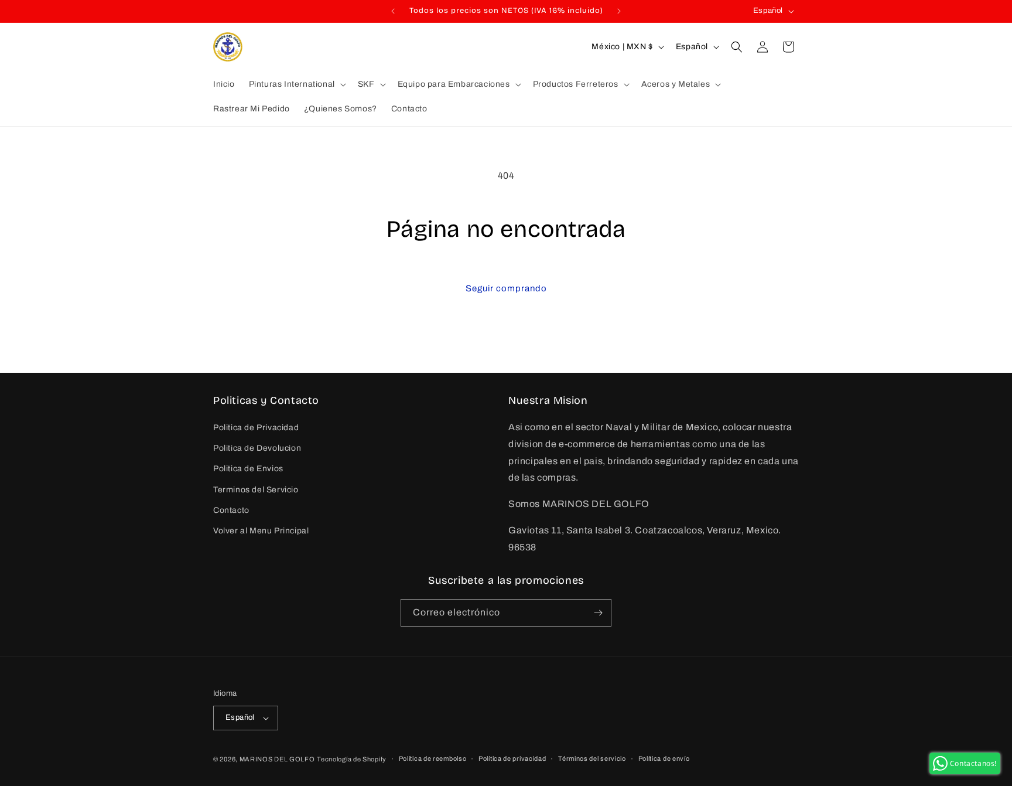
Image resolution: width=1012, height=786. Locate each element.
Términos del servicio (592, 758)
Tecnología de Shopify (352, 759)
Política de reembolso (433, 758)
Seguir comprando (506, 288)
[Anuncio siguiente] (619, 11)
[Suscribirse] (598, 613)
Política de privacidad (512, 758)
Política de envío (664, 758)
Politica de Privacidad (256, 427)
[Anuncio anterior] (393, 11)
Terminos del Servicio (256, 489)
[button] (296, 84)
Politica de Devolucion (257, 448)
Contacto (231, 510)
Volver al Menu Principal (261, 530)
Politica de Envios (248, 469)
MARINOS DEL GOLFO (277, 759)
